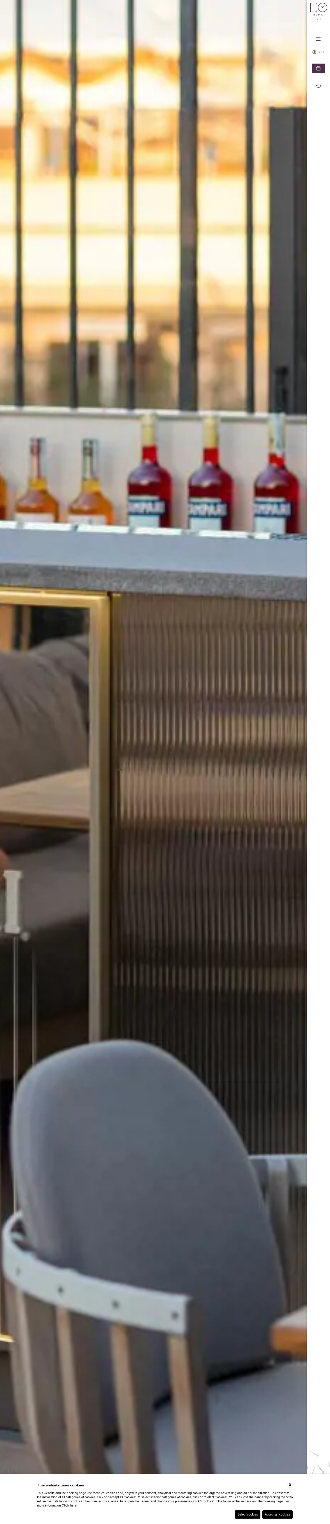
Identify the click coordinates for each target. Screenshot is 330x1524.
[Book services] (318, 86)
